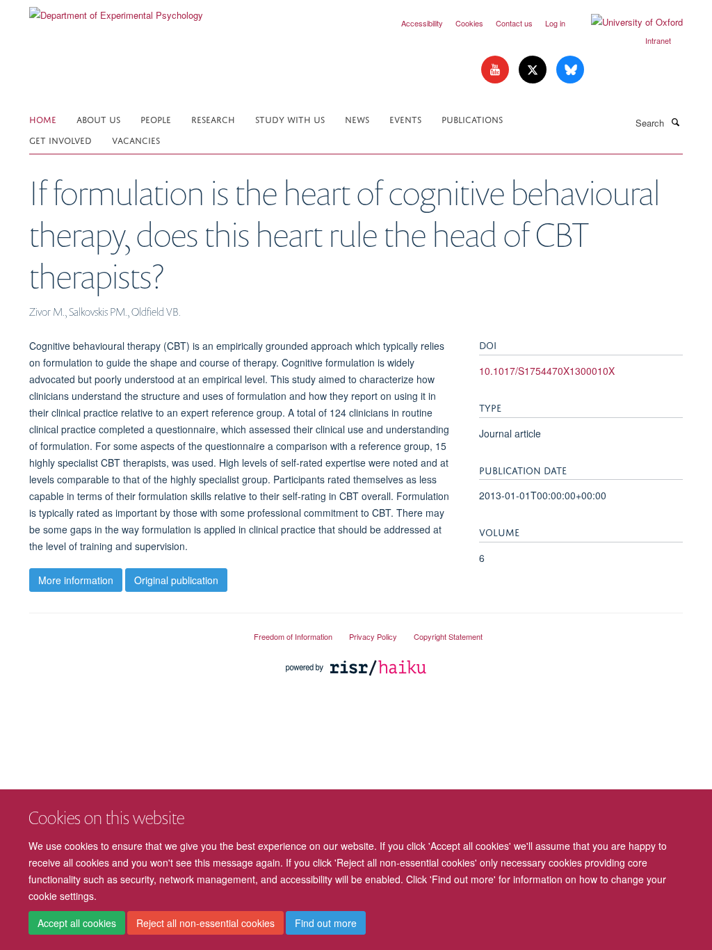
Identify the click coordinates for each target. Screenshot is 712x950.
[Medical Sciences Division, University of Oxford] (131, 630)
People (155, 118)
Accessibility (422, 23)
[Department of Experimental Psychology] (116, 10)
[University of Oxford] (626, 22)
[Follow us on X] (534, 70)
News (357, 118)
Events (405, 118)
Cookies (469, 23)
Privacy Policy (373, 636)
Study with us (290, 118)
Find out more (326, 923)
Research (213, 118)
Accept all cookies (77, 923)
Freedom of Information (293, 636)
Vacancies (136, 139)
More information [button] (75, 580)
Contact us (514, 23)
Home (42, 118)
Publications (472, 118)
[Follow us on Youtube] (496, 70)
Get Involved (60, 139)
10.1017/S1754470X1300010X (547, 371)
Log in (555, 23)
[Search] (675, 121)
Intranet (658, 40)
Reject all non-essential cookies (205, 923)
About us (98, 118)
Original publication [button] (176, 580)
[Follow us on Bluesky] (570, 70)
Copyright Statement (448, 636)
